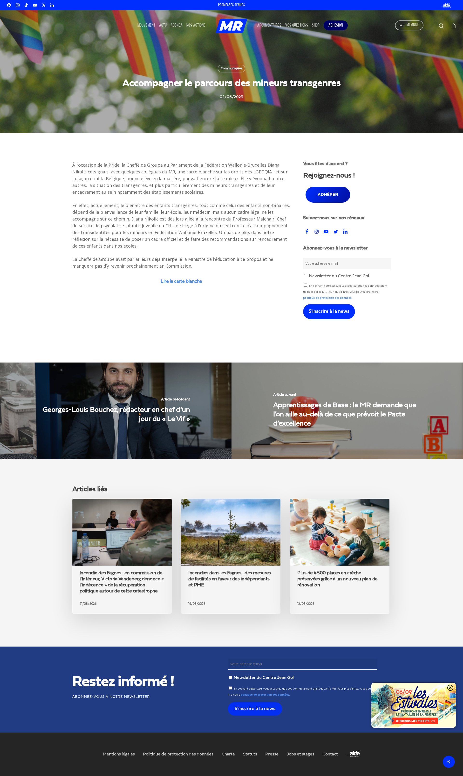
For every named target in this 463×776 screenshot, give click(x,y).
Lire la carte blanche (181, 281)
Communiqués (231, 68)
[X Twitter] (44, 5)
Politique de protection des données (178, 754)
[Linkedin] (52, 5)
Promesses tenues (231, 5)
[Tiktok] (26, 5)
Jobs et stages (300, 754)
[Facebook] (9, 5)
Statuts (250, 754)
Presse (272, 754)
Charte (228, 754)
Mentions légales (119, 754)
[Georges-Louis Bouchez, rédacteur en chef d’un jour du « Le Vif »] (116, 411)
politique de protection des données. (327, 297)
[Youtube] (35, 5)
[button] (328, 195)
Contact (330, 754)
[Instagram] (18, 5)
